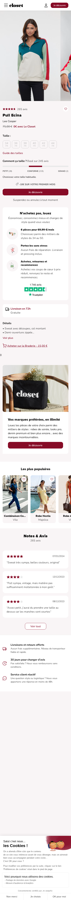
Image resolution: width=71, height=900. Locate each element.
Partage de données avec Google (21, 880)
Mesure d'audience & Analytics (19, 883)
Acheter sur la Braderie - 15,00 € (27, 346)
